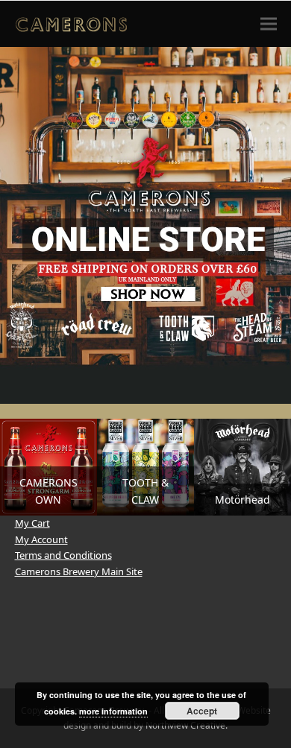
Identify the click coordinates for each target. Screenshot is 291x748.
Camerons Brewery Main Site (79, 571)
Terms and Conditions (63, 555)
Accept (202, 710)
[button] (268, 23)
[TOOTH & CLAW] (145, 466)
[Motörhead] (242, 466)
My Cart (32, 523)
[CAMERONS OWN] (48, 466)
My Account (41, 539)
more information (113, 711)
